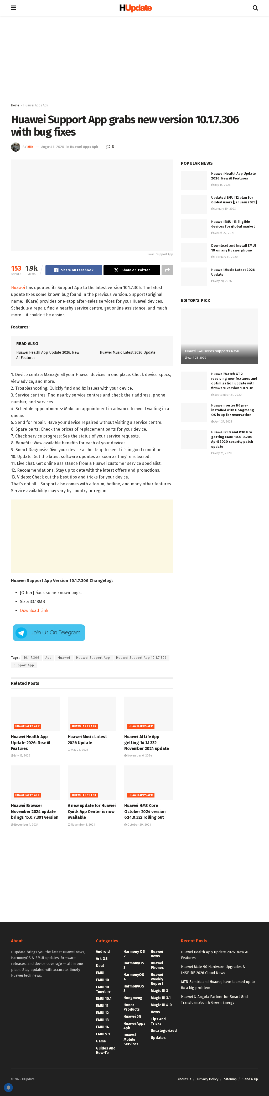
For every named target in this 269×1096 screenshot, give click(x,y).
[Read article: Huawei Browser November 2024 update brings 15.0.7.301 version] (35, 782)
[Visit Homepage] (134, 8)
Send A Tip (250, 1079)
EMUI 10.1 (103, 998)
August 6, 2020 (52, 147)
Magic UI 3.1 (160, 998)
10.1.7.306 (31, 658)
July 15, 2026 (21, 755)
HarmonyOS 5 (133, 988)
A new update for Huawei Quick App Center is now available (92, 811)
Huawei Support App (93, 658)
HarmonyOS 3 (133, 965)
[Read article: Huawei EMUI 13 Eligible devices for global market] (194, 228)
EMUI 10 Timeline (103, 989)
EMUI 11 (102, 1006)
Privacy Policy (207, 1079)
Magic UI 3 (159, 991)
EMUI (100, 973)
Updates (158, 1038)
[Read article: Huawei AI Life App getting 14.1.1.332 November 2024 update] (148, 714)
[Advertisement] (134, 60)
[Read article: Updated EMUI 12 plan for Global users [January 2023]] (194, 204)
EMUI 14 (102, 1027)
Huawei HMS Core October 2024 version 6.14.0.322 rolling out (145, 811)
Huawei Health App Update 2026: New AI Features (30, 742)
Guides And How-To (106, 1050)
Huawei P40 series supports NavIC (212, 351)
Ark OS (102, 958)
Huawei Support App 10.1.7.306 (141, 658)
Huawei (18, 287)
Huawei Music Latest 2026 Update (128, 352)
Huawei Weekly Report (157, 979)
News (155, 1012)
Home (15, 105)
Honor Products (131, 1007)
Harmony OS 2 (134, 953)
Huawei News (157, 953)
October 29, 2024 (139, 824)
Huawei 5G (132, 1016)
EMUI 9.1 (103, 1034)
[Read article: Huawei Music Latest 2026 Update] (92, 714)
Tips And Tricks (158, 1021)
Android (103, 951)
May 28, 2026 (79, 750)
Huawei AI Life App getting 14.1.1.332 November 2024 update (146, 742)
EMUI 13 (102, 1020)
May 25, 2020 (223, 453)
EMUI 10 (102, 980)
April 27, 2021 (223, 421)
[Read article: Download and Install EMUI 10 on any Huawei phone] (194, 252)
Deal (100, 966)
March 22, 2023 (224, 233)
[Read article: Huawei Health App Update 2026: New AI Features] (35, 714)
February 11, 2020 (226, 257)
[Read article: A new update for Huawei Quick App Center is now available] (92, 782)
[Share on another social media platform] (167, 270)
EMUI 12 (102, 1013)
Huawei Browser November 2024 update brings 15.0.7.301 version (35, 811)
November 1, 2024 (25, 824)
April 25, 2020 (196, 357)
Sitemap (230, 1079)
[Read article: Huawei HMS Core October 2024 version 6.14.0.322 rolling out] (148, 782)
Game (101, 1041)
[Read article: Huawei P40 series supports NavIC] (219, 336)
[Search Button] (255, 8)
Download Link (34, 610)
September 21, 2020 (228, 395)
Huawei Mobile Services (130, 1039)
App (48, 658)
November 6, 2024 (139, 755)
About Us (184, 1079)
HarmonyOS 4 (133, 976)
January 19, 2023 (225, 208)
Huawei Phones (157, 965)
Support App (24, 665)
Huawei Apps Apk (35, 105)
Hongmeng (132, 998)
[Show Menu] (13, 8)
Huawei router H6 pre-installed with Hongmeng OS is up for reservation (232, 410)
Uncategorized (164, 1030)
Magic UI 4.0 (161, 1005)
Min (30, 147)
